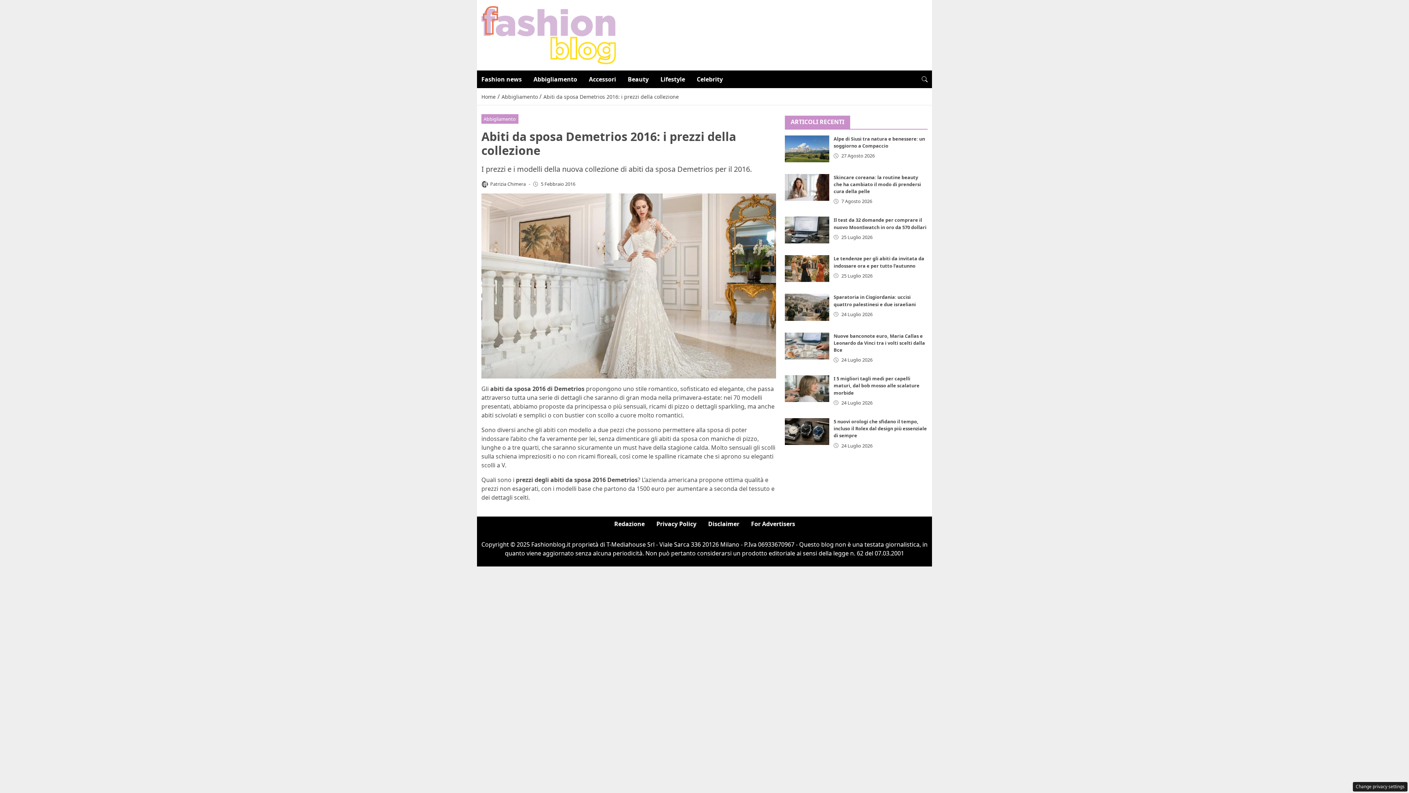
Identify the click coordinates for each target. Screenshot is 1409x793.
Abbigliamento (555, 79)
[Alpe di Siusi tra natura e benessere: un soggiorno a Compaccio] (807, 148)
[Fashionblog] (548, 34)
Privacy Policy (676, 524)
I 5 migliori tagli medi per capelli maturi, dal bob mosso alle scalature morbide (877, 385)
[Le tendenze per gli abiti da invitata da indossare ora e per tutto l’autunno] (807, 268)
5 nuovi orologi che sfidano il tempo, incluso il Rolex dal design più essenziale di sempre (880, 428)
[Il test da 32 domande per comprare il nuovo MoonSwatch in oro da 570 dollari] (807, 230)
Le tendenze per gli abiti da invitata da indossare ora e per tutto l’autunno (879, 262)
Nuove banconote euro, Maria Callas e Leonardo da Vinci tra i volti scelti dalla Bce (879, 343)
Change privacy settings (1380, 786)
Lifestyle (672, 79)
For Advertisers (773, 524)
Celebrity (710, 79)
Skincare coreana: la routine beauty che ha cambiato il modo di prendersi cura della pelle (877, 184)
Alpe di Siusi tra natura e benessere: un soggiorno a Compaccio (879, 142)
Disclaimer (723, 524)
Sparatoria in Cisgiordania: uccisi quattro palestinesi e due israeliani (875, 300)
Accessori (602, 79)
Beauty (638, 79)
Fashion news (501, 79)
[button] (925, 79)
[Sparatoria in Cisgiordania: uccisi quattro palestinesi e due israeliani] (807, 307)
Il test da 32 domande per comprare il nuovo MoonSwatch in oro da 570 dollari (880, 223)
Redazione (629, 524)
